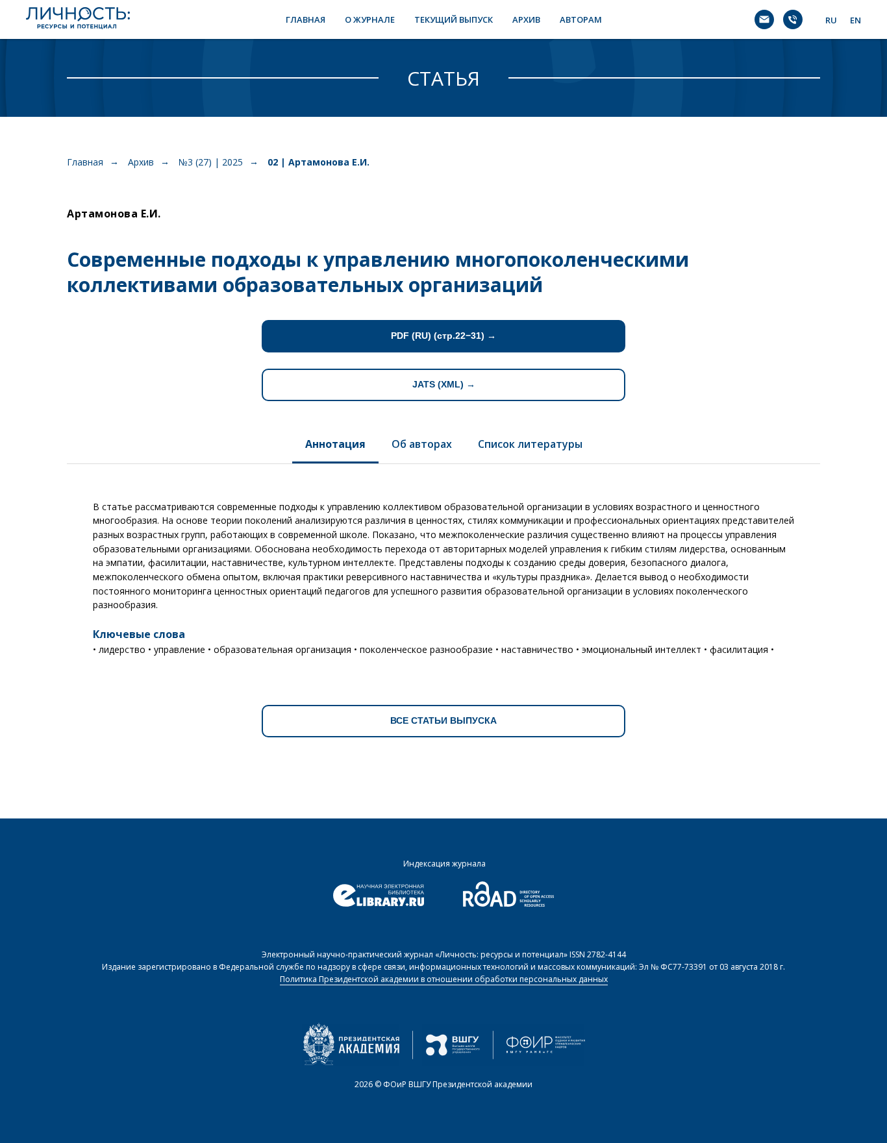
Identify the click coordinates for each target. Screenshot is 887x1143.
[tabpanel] (443, 573)
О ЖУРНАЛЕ (370, 19)
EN (855, 20)
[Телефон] (793, 19)
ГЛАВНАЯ (305, 19)
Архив (141, 162)
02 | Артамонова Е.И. (318, 162)
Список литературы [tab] (530, 444)
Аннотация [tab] (335, 444)
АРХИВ (526, 19)
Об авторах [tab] (422, 444)
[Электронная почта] (764, 19)
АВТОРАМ (581, 19)
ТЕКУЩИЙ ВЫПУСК (453, 19)
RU (831, 20)
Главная (85, 162)
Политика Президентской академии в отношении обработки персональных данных (444, 979)
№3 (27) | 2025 (211, 162)
